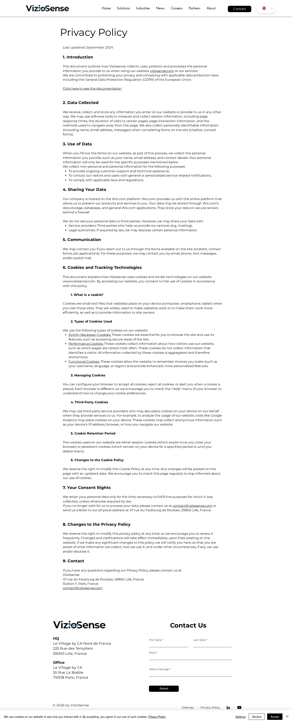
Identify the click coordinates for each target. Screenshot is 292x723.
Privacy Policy (210, 707)
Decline (256, 717)
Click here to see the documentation (92, 88)
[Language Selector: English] (266, 8)
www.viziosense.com (79, 281)
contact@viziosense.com (192, 506)
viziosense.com (162, 71)
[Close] (287, 716)
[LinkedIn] (228, 707)
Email (152, 652)
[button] (123, 8)
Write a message (159, 669)
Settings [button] (240, 717)
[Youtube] (239, 707)
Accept (275, 717)
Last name (199, 640)
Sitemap (187, 707)
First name (155, 640)
